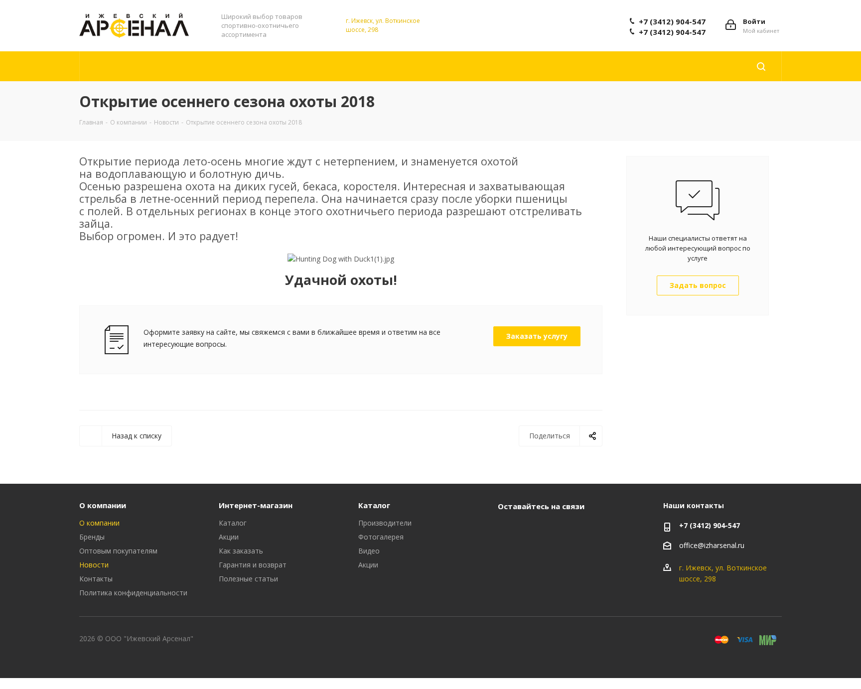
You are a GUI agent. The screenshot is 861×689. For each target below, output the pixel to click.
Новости (94, 564)
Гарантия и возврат (253, 564)
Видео (369, 550)
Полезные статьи (248, 578)
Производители (385, 523)
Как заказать (241, 550)
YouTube (558, 529)
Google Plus (582, 529)
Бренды (92, 537)
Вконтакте (508, 529)
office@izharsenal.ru (711, 546)
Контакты (96, 578)
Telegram (533, 529)
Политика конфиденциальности (133, 592)
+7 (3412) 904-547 (672, 21)
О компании (102, 505)
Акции (229, 537)
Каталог (233, 523)
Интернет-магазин (255, 505)
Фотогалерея (381, 537)
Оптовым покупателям (118, 550)
